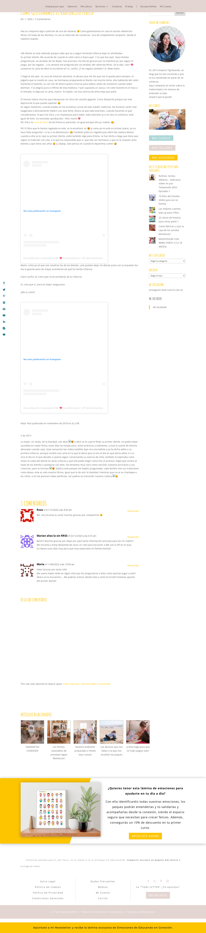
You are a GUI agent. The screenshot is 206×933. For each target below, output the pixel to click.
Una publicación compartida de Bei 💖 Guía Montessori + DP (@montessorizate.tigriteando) (70, 258)
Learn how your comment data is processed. (87, 683)
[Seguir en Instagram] (167, 881)
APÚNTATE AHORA (145, 836)
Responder (133, 510)
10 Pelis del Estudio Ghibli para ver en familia (169, 200)
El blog (129, 6)
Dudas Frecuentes (103, 881)
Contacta (117, 6)
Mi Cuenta (165, 6)
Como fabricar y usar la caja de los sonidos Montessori (171, 230)
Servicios (100, 6)
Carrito (103, 898)
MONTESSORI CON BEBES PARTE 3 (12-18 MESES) (170, 242)
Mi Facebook (155, 298)
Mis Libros (86, 6)
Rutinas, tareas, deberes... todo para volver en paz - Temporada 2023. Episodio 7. (170, 183)
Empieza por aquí (55, 6)
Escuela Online (148, 6)
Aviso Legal (48, 881)
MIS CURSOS (161, 138)
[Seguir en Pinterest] (161, 881)
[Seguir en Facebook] (148, 881)
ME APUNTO (158, 895)
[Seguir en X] (154, 881)
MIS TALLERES (162, 148)
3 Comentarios (43, 19)
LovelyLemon (146, 911)
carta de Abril (40, 122)
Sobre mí (72, 6)
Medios (103, 887)
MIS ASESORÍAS (163, 158)
